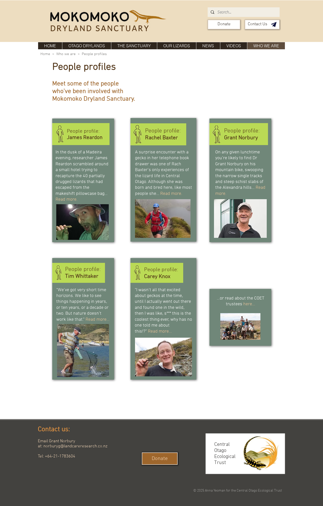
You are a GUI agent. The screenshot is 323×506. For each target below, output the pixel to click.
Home (45, 54)
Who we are (66, 54)
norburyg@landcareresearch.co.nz (75, 446)
